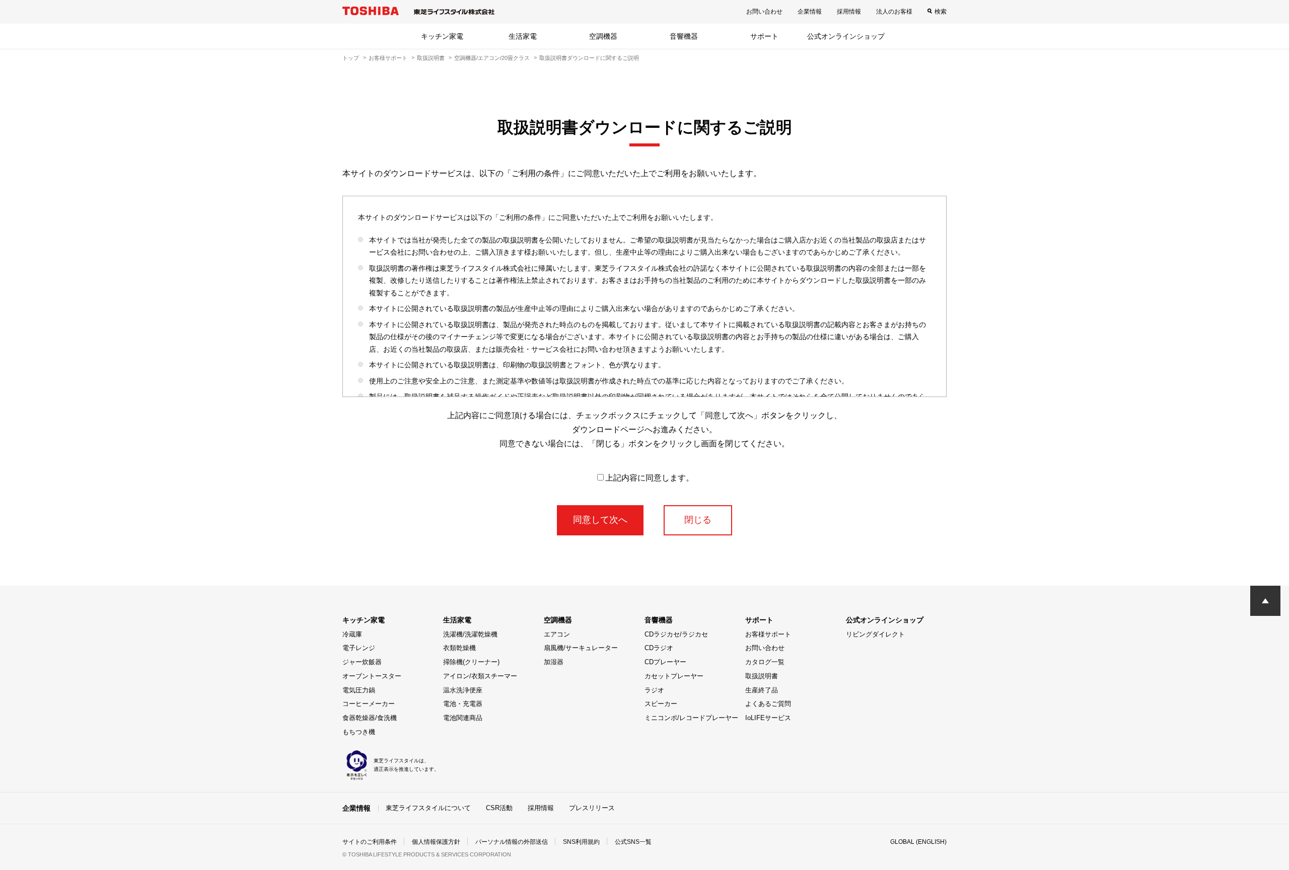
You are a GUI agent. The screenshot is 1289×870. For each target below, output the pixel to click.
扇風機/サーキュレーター (581, 648)
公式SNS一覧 (633, 841)
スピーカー (660, 703)
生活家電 (523, 36)
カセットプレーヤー (673, 676)
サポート (764, 36)
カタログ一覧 (764, 662)
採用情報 (849, 11)
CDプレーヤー (665, 662)
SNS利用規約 (581, 841)
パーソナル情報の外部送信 (511, 841)
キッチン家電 (442, 36)
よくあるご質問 (768, 703)
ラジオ (654, 690)
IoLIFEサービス (768, 718)
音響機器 (684, 36)
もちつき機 (358, 732)
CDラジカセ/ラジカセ (676, 634)
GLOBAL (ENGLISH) (918, 841)
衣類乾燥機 (459, 648)
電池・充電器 (462, 703)
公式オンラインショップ (846, 36)
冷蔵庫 (352, 634)
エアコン (557, 634)
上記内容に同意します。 (649, 477)
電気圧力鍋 (358, 690)
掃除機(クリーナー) (471, 662)
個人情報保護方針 (436, 841)
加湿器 (553, 662)
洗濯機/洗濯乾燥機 (470, 634)
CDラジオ (658, 648)
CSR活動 (499, 808)
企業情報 (810, 11)
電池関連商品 (462, 718)
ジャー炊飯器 (362, 662)
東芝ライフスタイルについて (428, 808)
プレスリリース (592, 808)
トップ (350, 58)
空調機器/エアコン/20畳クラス (492, 58)
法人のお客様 (894, 11)
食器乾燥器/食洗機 (369, 718)
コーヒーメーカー (368, 703)
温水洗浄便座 (462, 690)
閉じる (697, 520)
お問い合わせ (764, 11)
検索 (941, 11)
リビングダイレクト (875, 634)
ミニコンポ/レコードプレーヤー (691, 718)
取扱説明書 (431, 58)
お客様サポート (388, 58)
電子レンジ (358, 648)
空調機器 (603, 36)
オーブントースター (371, 676)
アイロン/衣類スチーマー (480, 676)
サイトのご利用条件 (369, 841)
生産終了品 (761, 690)
